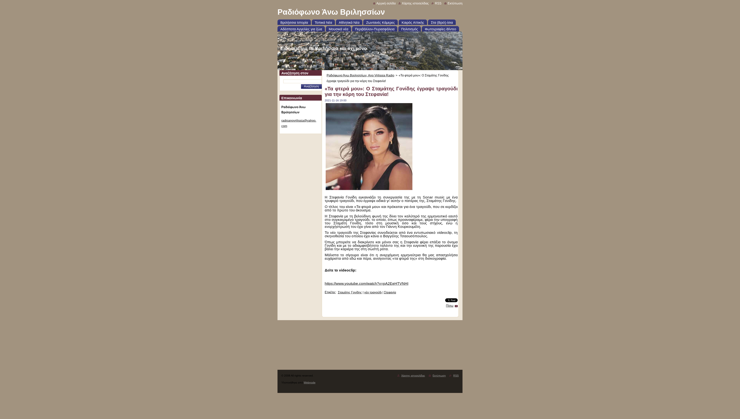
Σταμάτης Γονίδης (350, 292)
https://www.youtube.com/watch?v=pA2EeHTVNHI (366, 284)
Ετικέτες (330, 292)
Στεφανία (390, 292)
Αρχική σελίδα (386, 3)
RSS (438, 3)
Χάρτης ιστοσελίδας (415, 3)
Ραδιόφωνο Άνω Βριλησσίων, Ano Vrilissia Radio (360, 75)
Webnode (309, 382)
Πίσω (449, 305)
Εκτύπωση (455, 3)
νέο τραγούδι (373, 292)
